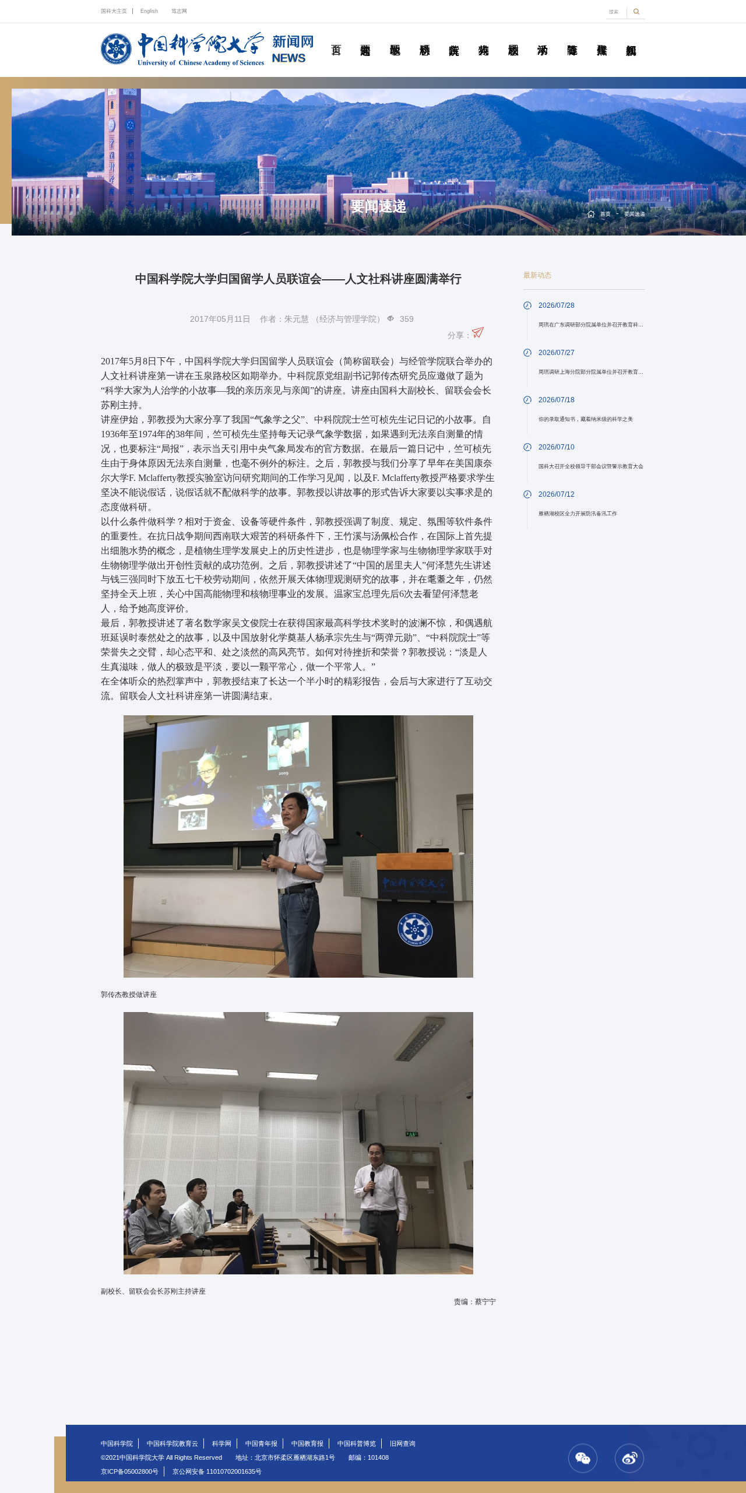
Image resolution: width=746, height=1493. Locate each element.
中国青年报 (261, 1443)
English (149, 11)
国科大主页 (114, 11)
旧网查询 (403, 1443)
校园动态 (513, 36)
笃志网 (179, 11)
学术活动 (543, 36)
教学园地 (395, 36)
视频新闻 (631, 36)
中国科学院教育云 (172, 1443)
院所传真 (454, 36)
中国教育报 (307, 1443)
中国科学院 (117, 1443)
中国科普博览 (356, 1443)
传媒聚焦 (601, 36)
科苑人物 (484, 36)
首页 (336, 36)
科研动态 (424, 36)
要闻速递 (365, 36)
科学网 (221, 1443)
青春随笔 (572, 36)
